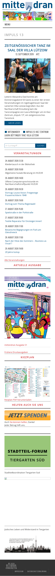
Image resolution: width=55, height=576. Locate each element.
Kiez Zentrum (42, 131)
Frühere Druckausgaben (16, 352)
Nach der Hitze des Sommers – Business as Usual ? (25, 242)
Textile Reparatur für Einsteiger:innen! (23, 221)
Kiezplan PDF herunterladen (17, 399)
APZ (37, 54)
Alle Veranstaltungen (14, 260)
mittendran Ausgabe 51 (15, 345)
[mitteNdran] (29, 6)
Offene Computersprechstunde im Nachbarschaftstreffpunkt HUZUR (21, 182)
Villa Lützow (33, 135)
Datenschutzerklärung (37, 571)
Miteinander (14, 131)
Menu (7, 24)
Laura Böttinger (12, 135)
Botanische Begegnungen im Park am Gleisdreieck (23, 231)
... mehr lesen (13, 123)
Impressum (19, 571)
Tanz (23, 135)
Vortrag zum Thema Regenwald (20, 203)
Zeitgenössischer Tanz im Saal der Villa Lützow (27, 47)
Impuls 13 (30, 131)
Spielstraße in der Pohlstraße (19, 212)
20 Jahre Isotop (12, 252)
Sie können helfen (18, 422)
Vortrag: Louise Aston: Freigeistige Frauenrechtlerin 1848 (21, 194)
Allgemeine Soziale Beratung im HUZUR (24, 173)
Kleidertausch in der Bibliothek (20, 164)
